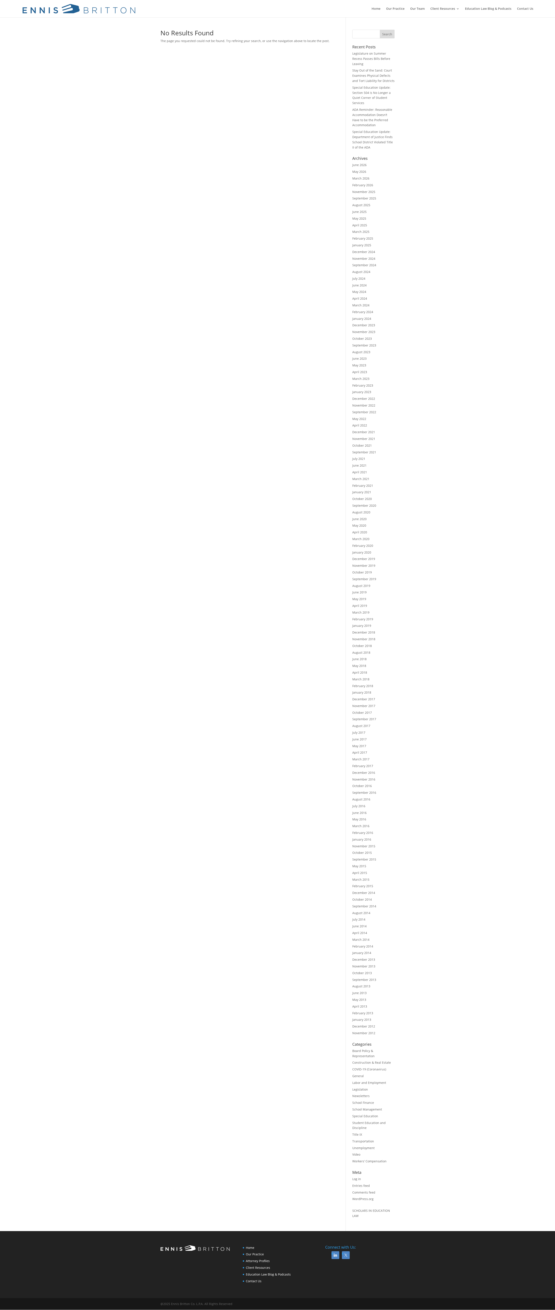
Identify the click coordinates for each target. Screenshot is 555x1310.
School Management (367, 1109)
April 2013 (359, 1006)
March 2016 (360, 826)
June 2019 (359, 592)
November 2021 (363, 439)
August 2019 (361, 586)
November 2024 (363, 258)
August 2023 (361, 352)
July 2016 (358, 806)
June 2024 (359, 285)
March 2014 (360, 940)
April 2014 (359, 933)
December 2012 (363, 1026)
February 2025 (362, 238)
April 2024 (359, 298)
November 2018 (363, 639)
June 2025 (359, 212)
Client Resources (442, 9)
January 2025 (361, 245)
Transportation (363, 1141)
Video (356, 1154)
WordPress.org (363, 1199)
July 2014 (358, 919)
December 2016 (363, 773)
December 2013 (363, 959)
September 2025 (364, 198)
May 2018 (359, 666)
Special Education (365, 1116)
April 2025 (359, 225)
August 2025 (361, 205)
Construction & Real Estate (371, 1062)
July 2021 (358, 459)
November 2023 (363, 332)
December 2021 (363, 432)
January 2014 (361, 953)
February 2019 (362, 619)
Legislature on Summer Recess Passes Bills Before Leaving (371, 58)
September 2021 (364, 452)
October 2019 (362, 572)
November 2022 (363, 405)
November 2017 (363, 706)
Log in (356, 1179)
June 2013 (359, 993)
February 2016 (362, 833)
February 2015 (362, 886)
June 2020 (359, 519)
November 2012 (363, 1033)
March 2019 (360, 612)
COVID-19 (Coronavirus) (369, 1069)
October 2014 (362, 899)
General (358, 1076)
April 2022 (359, 425)
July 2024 (358, 278)
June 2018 (359, 659)
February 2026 (362, 185)
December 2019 (363, 559)
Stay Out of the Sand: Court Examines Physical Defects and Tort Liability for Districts (373, 75)
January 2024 (361, 319)
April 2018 (359, 672)
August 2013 (361, 986)
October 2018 (362, 646)
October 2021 (362, 445)
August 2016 (361, 799)
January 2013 (361, 1020)
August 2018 (361, 652)
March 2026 (360, 178)
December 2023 (363, 325)
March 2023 (360, 379)
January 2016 (361, 839)
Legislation (360, 1089)
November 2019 (363, 566)
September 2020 (364, 505)
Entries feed (361, 1186)
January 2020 (361, 552)
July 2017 (358, 732)
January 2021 (361, 492)
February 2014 (362, 946)
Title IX (357, 1134)
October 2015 (362, 853)
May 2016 (359, 819)
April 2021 (359, 472)
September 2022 (364, 412)
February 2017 (362, 766)
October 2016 (362, 786)
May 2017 (359, 746)
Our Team (417, 9)
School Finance (363, 1103)
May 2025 (359, 218)
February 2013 (362, 1013)
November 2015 (363, 846)
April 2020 (359, 532)
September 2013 (364, 980)
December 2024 (363, 252)
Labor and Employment (369, 1083)
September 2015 (364, 859)
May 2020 (359, 525)
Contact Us (525, 9)
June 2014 (359, 926)
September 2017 (364, 719)
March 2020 (360, 539)
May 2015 (359, 866)
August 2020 (361, 512)
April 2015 (359, 873)
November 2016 (363, 779)
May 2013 (359, 1000)
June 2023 (359, 358)
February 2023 (362, 385)
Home (376, 9)
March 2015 (360, 879)
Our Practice (395, 9)
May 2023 (359, 365)
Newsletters (361, 1096)
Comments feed (363, 1192)
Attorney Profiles (258, 1261)
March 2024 (360, 305)
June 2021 (359, 465)
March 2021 (360, 479)
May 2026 (359, 172)
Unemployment (363, 1148)
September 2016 (364, 793)
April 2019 (359, 606)
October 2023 (362, 338)
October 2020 (362, 499)
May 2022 (359, 419)
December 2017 (363, 699)
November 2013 (363, 966)
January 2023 (361, 392)
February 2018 (362, 686)
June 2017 (359, 739)
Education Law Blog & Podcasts (488, 9)
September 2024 (364, 265)
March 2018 (360, 679)
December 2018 (363, 632)
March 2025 (360, 232)
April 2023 (359, 372)
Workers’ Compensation (369, 1161)
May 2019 (359, 599)
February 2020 (362, 546)
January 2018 (361, 692)
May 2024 (359, 292)
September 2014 (364, 906)
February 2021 (362, 485)
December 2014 (363, 893)
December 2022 (363, 399)
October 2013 (362, 973)
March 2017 (360, 759)
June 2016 (359, 813)
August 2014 (361, 913)
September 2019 (364, 579)
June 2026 (359, 165)
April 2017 (359, 752)
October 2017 (362, 713)
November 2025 (363, 192)
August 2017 (361, 726)
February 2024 (362, 312)
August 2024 (361, 272)
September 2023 (364, 345)
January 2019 (361, 626)
